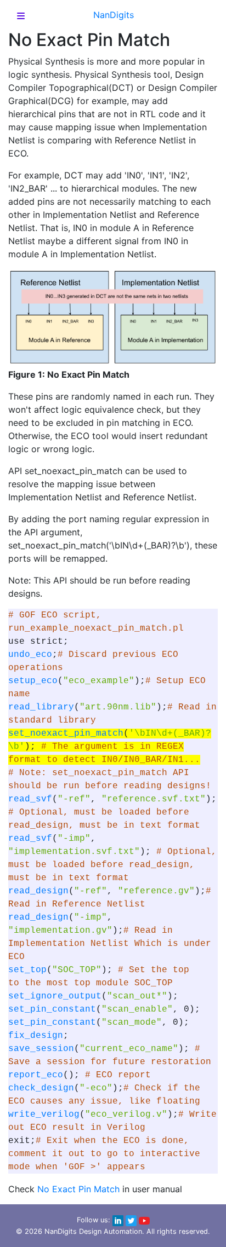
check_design (41, 1088)
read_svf (30, 799)
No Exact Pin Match (78, 1189)
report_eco (35, 1075)
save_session (41, 1049)
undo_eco (30, 655)
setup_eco (33, 681)
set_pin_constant (52, 1009)
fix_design (35, 1036)
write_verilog (44, 1114)
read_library (41, 707)
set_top (27, 970)
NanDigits (113, 14)
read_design (38, 891)
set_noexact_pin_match (65, 733)
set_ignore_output (54, 996)
